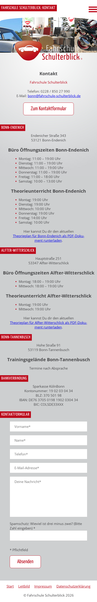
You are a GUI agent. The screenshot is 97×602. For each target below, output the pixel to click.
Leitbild (24, 586)
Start (10, 586)
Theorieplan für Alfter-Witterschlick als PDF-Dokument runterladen (48, 324)
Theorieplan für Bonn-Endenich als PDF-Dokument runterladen (48, 238)
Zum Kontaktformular (48, 108)
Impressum (43, 586)
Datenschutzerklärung (73, 586)
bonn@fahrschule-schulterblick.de (54, 96)
